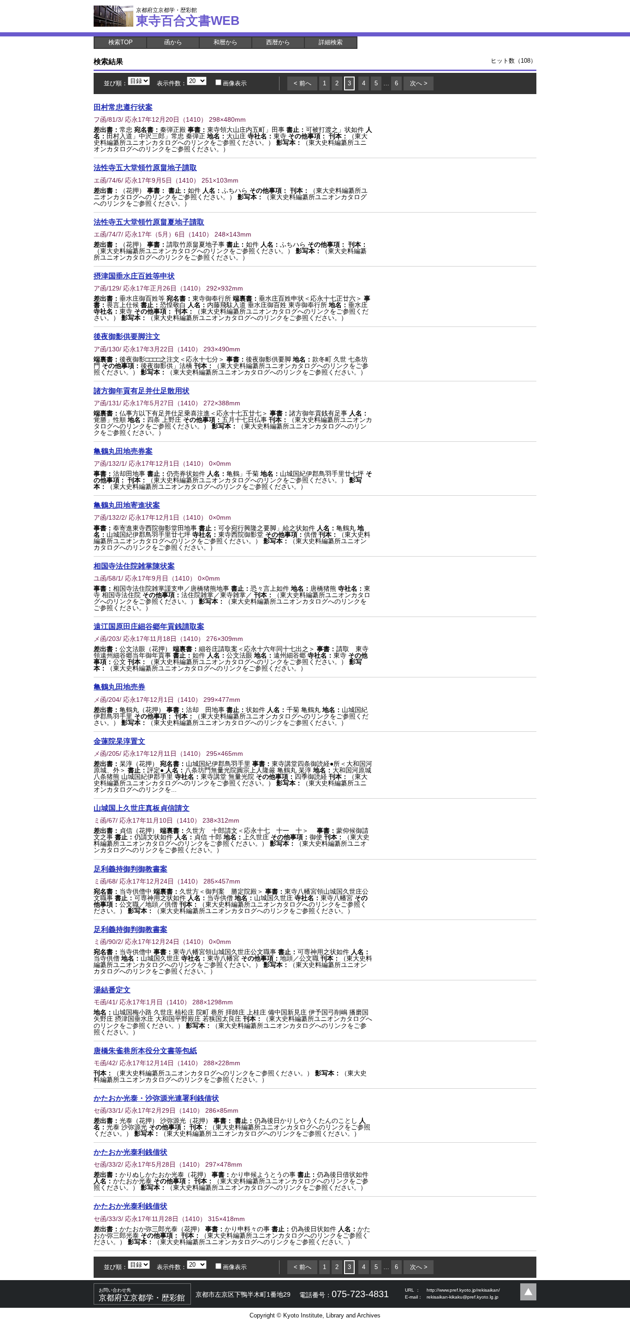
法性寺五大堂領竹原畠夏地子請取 (149, 222)
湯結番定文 (112, 989)
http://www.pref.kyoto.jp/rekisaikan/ (463, 1290)
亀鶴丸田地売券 (119, 686)
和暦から (226, 42)
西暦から (278, 42)
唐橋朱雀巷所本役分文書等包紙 (145, 1050)
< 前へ (302, 83)
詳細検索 (331, 42)
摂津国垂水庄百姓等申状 (134, 276)
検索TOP (120, 42)
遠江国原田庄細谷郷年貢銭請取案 (149, 626)
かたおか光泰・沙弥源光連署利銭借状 (156, 1098)
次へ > (419, 83)
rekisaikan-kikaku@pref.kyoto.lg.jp (463, 1296)
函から (173, 42)
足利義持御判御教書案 (130, 869)
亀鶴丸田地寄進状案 (127, 505)
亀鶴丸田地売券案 (123, 451)
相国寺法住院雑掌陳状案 (134, 566)
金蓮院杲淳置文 (119, 741)
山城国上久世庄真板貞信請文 (142, 808)
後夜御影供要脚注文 (127, 336)
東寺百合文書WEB (188, 17)
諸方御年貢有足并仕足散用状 (142, 390)
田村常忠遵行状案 (123, 107)
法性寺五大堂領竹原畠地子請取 (145, 167)
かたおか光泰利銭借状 (130, 1152)
